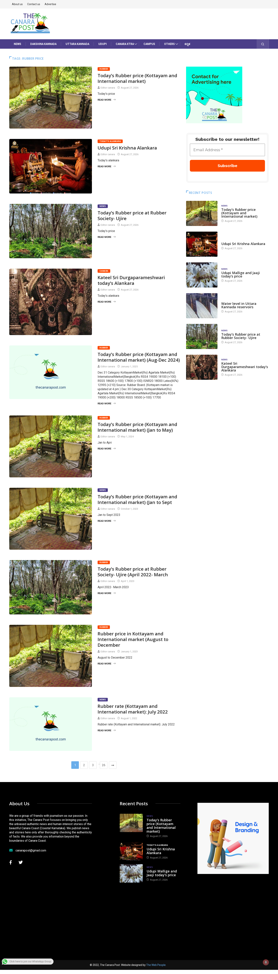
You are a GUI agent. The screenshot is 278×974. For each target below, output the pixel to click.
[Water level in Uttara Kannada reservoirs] (201, 305)
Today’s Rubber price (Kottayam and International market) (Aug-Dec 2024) (139, 357)
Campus (149, 43)
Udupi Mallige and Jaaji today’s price (240, 274)
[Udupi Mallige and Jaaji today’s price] (201, 274)
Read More (104, 99)
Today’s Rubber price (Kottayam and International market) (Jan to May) (137, 427)
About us (17, 4)
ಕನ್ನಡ (187, 43)
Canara (103, 271)
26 (103, 765)
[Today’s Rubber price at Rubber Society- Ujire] (201, 336)
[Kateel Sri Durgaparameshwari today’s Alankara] (201, 367)
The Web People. (156, 964)
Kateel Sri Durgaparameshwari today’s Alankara (131, 280)
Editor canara (108, 87)
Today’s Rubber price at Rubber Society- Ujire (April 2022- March (133, 572)
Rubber (103, 69)
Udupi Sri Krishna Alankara (127, 148)
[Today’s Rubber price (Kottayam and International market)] (201, 213)
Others (169, 43)
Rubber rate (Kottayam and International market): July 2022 (133, 709)
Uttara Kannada (77, 43)
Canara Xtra (125, 43)
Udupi (102, 43)
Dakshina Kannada (43, 43)
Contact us (33, 4)
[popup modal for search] (263, 44)
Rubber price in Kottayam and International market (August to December (133, 639)
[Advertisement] (237, 911)
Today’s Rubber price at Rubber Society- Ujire (132, 215)
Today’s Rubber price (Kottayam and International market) (137, 78)
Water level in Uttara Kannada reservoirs (238, 305)
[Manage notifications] (266, 962)
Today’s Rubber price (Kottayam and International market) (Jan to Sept (137, 499)
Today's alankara (110, 141)
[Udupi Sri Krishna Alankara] (201, 244)
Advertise (50, 4)
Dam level (227, 300)
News (17, 43)
